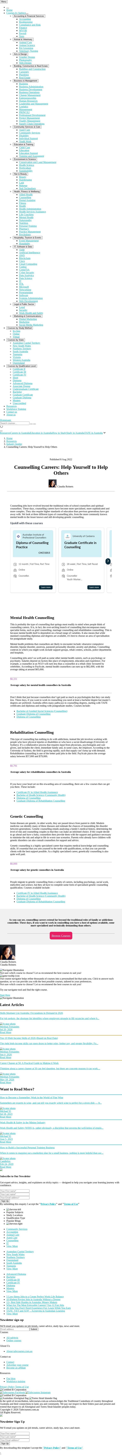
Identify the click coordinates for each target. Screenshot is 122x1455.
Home (9, 10)
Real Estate (24, 77)
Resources (11, 406)
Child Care (24, 147)
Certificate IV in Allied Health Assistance (37, 792)
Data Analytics (26, 275)
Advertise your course (17, 1365)
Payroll (22, 33)
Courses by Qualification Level (22, 366)
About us (11, 414)
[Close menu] (7, 8)
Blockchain (24, 258)
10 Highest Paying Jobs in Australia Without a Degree (33, 1299)
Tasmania (17, 354)
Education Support (28, 153)
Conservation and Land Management (37, 162)
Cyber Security (26, 272)
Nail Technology (27, 188)
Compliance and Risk (30, 24)
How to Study (59, 433)
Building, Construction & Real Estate (31, 66)
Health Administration (30, 208)
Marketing (24, 322)
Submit (34, 1329)
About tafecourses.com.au (19, 1351)
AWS (22, 255)
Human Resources (28, 101)
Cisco (22, 261)
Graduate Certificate (23, 394)
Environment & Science (25, 159)
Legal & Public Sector (24, 304)
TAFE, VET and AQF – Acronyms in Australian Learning (35, 1311)
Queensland (19, 363)
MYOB (23, 30)
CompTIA (24, 269)
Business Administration (31, 86)
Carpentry (24, 72)
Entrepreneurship (27, 98)
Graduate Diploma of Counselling (34, 714)
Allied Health (26, 194)
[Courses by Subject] (27, 13)
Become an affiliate (16, 1367)
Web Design (25, 62)
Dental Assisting (27, 200)
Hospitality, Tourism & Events (27, 237)
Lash (21, 182)
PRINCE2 (24, 112)
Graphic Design (27, 57)
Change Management (30, 95)
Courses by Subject (16, 13)
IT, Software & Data (23, 247)
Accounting (25, 19)
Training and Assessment (31, 156)
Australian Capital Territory (26, 343)
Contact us (11, 412)
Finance (23, 27)
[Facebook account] (13, 1392)
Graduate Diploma (22, 397)
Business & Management (25, 81)
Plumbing (24, 74)
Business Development (30, 89)
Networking (25, 289)
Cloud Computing (28, 264)
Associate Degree (21, 386)
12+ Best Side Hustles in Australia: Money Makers (31, 1302)
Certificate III (19, 372)
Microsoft (24, 286)
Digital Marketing (28, 319)
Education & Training (23, 144)
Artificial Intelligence (29, 252)
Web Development (28, 301)
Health (22, 206)
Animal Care (25, 42)
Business (23, 83)
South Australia (20, 351)
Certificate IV (19, 374)
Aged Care (24, 130)
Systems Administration (31, 298)
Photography (25, 60)
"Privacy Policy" (52, 1447)
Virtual (16, 336)
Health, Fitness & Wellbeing (27, 191)
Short (15, 377)
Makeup (23, 185)
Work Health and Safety (31, 313)
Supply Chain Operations (31, 123)
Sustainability (26, 170)
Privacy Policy (48, 1204)
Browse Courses (61, 935)
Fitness (22, 203)
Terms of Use (71, 1204)
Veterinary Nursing (28, 51)
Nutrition (23, 223)
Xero (21, 36)
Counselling (25, 197)
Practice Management (30, 231)
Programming (26, 292)
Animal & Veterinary (23, 39)
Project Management (29, 118)
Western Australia (21, 360)
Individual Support (28, 138)
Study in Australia (75, 433)
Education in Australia (41, 433)
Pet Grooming (26, 48)
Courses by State (16, 340)
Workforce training (15, 1381)
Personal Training (28, 226)
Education (24, 150)
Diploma (17, 380)
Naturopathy (25, 220)
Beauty (22, 177)
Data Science (25, 278)
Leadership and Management (33, 103)
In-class (16, 331)
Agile (22, 249)
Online (16, 334)
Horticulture (25, 168)
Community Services (29, 132)
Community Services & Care (27, 127)
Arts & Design (20, 54)
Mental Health (26, 217)
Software (23, 295)
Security (23, 310)
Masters (16, 400)
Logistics (23, 106)
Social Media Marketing (31, 324)
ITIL (21, 284)
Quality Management (29, 121)
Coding (23, 266)
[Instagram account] (38, 1392)
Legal (22, 307)
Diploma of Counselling (29, 716)
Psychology (25, 234)
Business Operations (29, 92)
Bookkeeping (26, 22)
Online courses (13, 1340)
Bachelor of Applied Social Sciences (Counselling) (42, 711)
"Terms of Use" (74, 1447)
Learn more (46, 587)
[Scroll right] (108, 561)
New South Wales (22, 345)
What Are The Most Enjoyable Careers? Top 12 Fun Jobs (35, 1305)
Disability (24, 135)
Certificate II (19, 369)
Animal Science (27, 45)
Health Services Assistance (32, 211)
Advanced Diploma (22, 383)
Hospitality (24, 243)
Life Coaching (26, 214)
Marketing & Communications (27, 316)
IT (20, 281)
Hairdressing (25, 179)
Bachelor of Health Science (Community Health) (41, 795)
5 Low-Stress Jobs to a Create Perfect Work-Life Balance (35, 1296)
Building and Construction (32, 69)
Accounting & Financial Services (29, 16)
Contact (10, 1362)
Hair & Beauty (20, 174)
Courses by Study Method (20, 328)
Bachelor (17, 392)
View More (12, 1246)
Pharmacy (24, 228)
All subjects (12, 1337)
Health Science (26, 165)
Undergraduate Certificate (26, 389)
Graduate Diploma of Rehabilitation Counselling (41, 800)
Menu (3, 1)
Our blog (10, 1378)
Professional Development (32, 115)
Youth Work (25, 141)
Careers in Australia (20, 433)
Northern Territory (22, 348)
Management (25, 109)
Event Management (29, 240)
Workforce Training (16, 409)
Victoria (17, 357)
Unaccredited (19, 403)
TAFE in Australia (93, 433)
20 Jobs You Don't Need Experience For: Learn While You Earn (38, 1308)
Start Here (5, 995)
